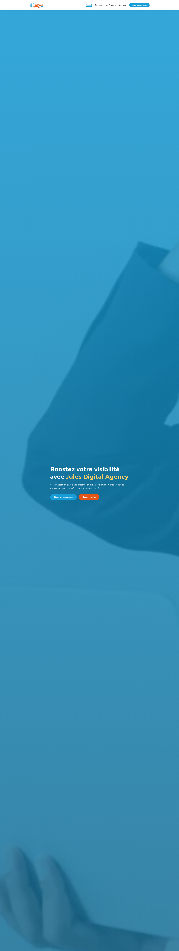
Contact (122, 5)
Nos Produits (110, 5)
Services (98, 5)
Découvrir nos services (63, 497)
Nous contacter (89, 497)
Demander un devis (139, 5)
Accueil (89, 5)
